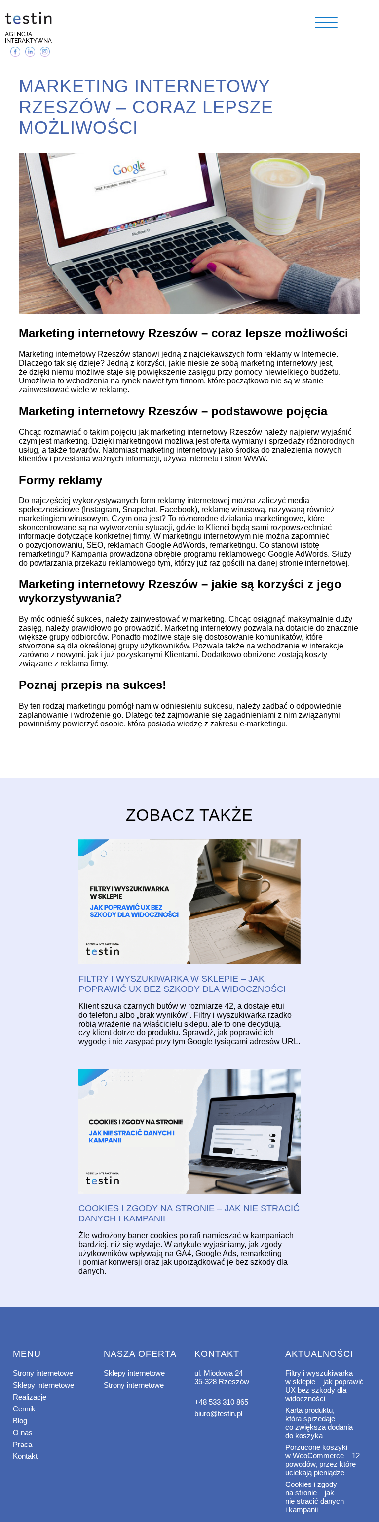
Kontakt (25, 1456)
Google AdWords (175, 545)
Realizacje (29, 1397)
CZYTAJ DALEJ (189, 903)
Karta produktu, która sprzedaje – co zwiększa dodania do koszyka (319, 1423)
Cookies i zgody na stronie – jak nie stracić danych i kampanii (314, 1497)
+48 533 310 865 (221, 1402)
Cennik (24, 1409)
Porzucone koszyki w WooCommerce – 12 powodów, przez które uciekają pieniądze (322, 1460)
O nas (23, 1432)
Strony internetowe (43, 1373)
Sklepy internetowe (43, 1385)
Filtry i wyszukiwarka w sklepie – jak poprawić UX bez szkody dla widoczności (324, 1386)
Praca (22, 1444)
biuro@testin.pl (218, 1413)
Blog (20, 1420)
